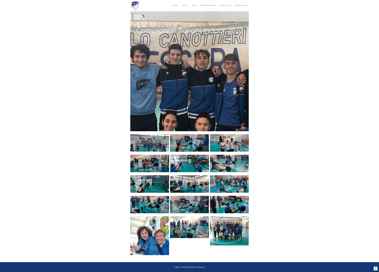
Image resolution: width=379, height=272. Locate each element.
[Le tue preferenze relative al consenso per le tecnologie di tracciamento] (375, 268)
